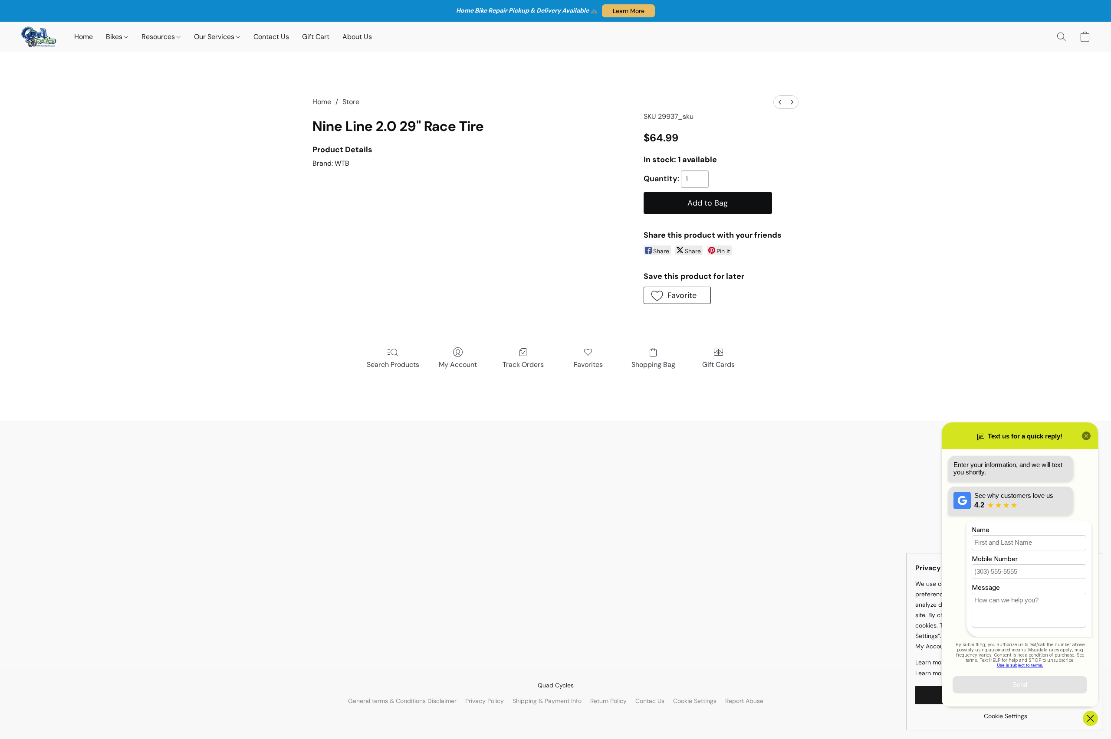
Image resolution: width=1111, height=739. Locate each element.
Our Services (215, 36)
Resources (159, 36)
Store (350, 101)
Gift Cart (315, 36)
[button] (628, 10)
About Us (357, 36)
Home (83, 36)
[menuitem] (780, 102)
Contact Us (271, 36)
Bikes (115, 36)
